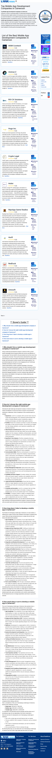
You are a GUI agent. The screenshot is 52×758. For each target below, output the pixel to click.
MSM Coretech (14, 46)
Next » (3, 315)
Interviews (18, 751)
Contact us (43, 748)
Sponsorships (43, 746)
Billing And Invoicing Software (21, 749)
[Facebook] (4, 749)
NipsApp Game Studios (18, 210)
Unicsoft (11, 290)
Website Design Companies (32, 746)
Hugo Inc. (12, 128)
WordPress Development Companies (31, 752)
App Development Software (20, 743)
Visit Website (33, 46)
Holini (10, 183)
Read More (10, 62)
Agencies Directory (44, 739)
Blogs (41, 744)
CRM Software (19, 746)
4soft (10, 237)
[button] (31, 1)
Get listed (42, 750)
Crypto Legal (13, 156)
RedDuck (12, 263)
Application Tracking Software (21, 740)
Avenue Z (12, 72)
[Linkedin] (2, 749)
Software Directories (45, 741)
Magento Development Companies (33, 740)
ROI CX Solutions (15, 99)
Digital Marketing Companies (32, 743)
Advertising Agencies (33, 749)
